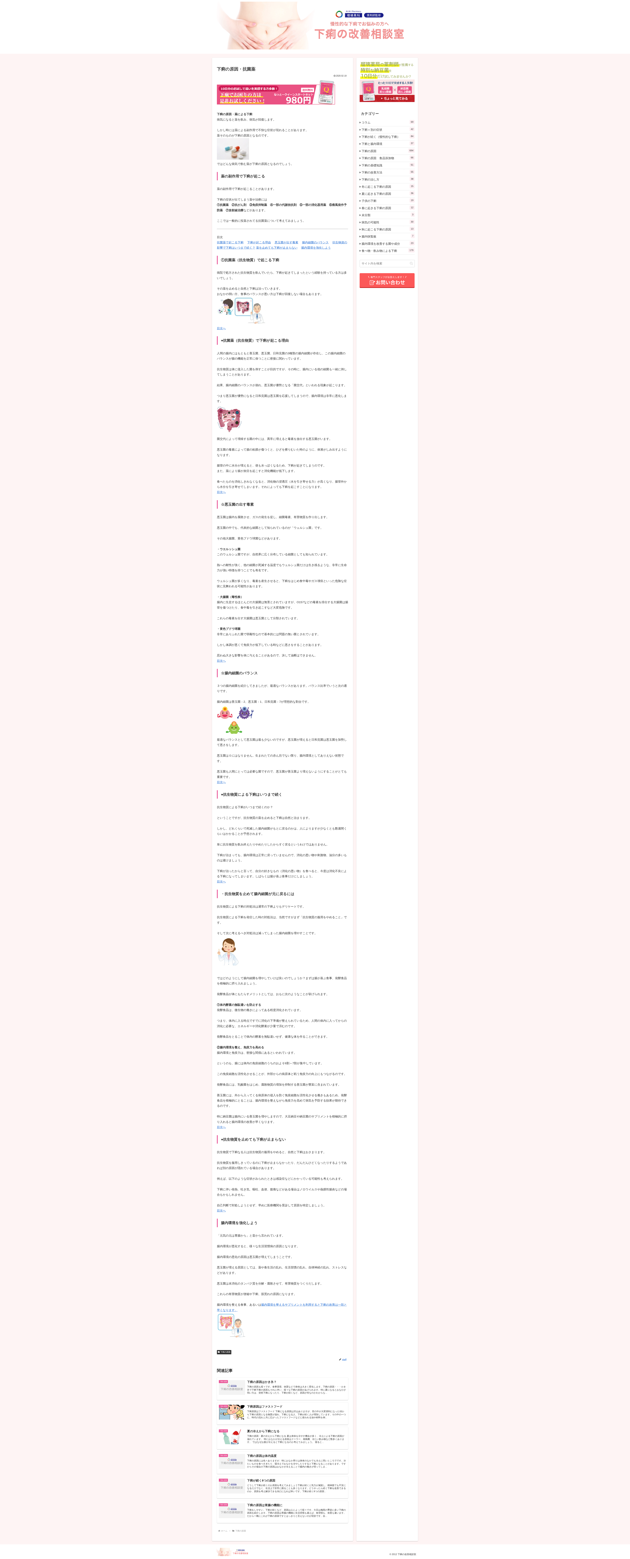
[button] (411, 263)
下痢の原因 (225, 1352)
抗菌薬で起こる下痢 (230, 242)
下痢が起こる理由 (259, 242)
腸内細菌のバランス (315, 242)
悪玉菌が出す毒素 (286, 242)
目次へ (221, 328)
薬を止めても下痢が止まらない (276, 247)
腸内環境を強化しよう (316, 247)
